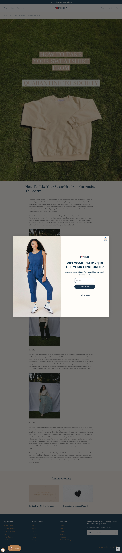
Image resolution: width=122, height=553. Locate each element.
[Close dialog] (105, 239)
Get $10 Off (85, 286)
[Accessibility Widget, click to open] (3, 550)
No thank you (85, 295)
